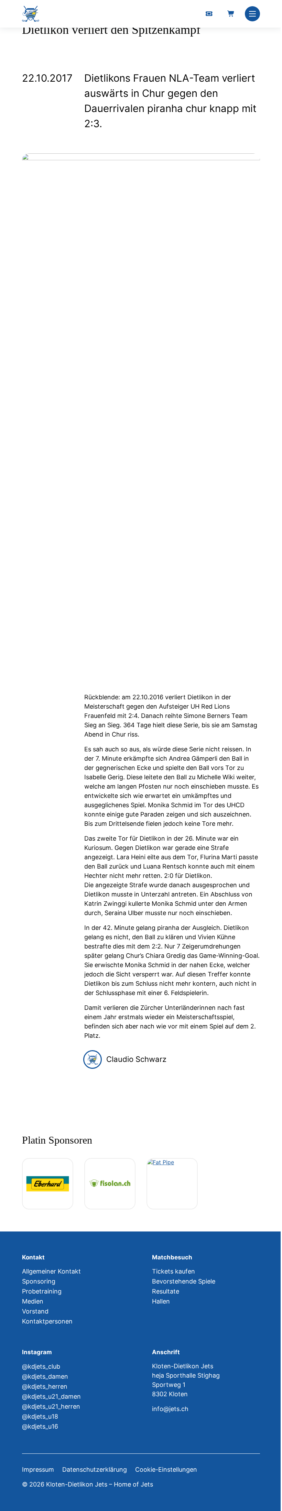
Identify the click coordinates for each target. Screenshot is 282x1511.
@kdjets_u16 (40, 1426)
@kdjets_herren (44, 1386)
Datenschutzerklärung (94, 1469)
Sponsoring (38, 1281)
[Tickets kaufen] (209, 14)
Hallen (161, 1301)
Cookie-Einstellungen (166, 1469)
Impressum (38, 1469)
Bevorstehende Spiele (183, 1281)
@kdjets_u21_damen (51, 1396)
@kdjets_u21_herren (51, 1406)
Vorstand (35, 1311)
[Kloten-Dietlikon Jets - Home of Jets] (30, 14)
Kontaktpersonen (47, 1321)
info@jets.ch (170, 1408)
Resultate (165, 1291)
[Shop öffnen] (231, 14)
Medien (32, 1301)
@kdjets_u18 (40, 1416)
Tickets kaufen (173, 1271)
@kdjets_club (41, 1366)
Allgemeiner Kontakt (51, 1271)
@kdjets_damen (45, 1376)
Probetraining (42, 1291)
